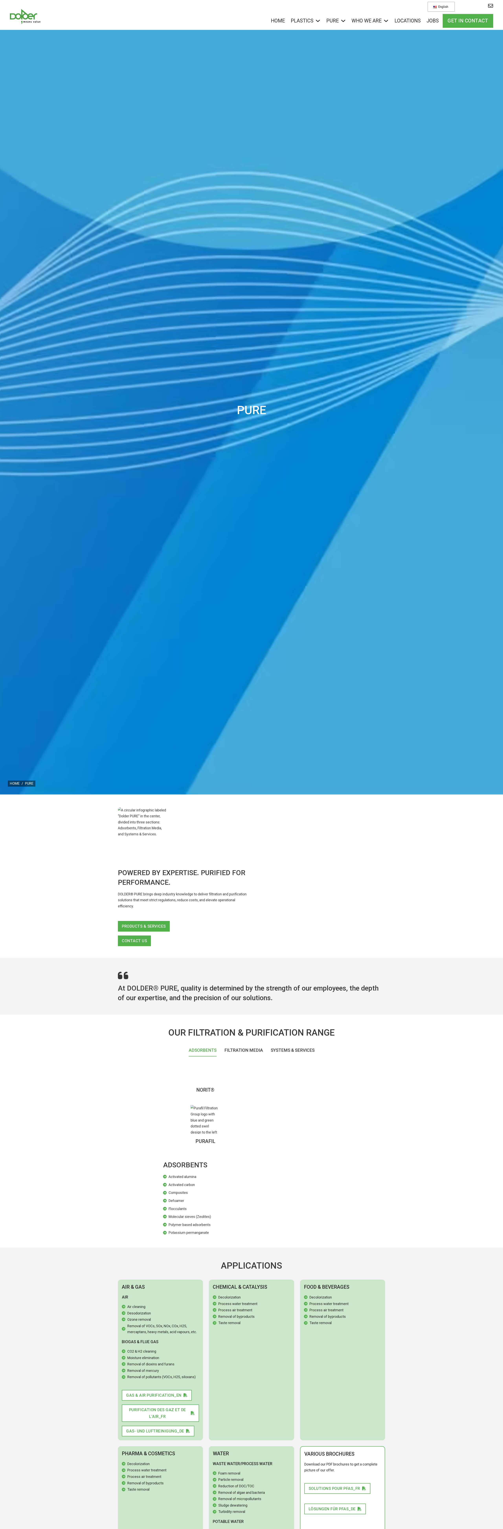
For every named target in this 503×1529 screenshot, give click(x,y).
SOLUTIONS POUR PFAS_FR (334, 1488)
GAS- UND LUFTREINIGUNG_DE (155, 1431)
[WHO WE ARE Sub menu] (386, 20)
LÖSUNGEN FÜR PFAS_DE (332, 1509)
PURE (332, 21)
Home (15, 783)
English (442, 7)
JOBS (433, 21)
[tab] (203, 1051)
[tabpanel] (251, 1150)
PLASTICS (302, 21)
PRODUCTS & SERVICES (144, 926)
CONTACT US (134, 940)
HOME (278, 21)
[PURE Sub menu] (343, 20)
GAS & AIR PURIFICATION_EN (154, 1395)
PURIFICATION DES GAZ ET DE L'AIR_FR (157, 1413)
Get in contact (468, 21)
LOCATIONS (408, 21)
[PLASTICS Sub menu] (317, 20)
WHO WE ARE (367, 21)
